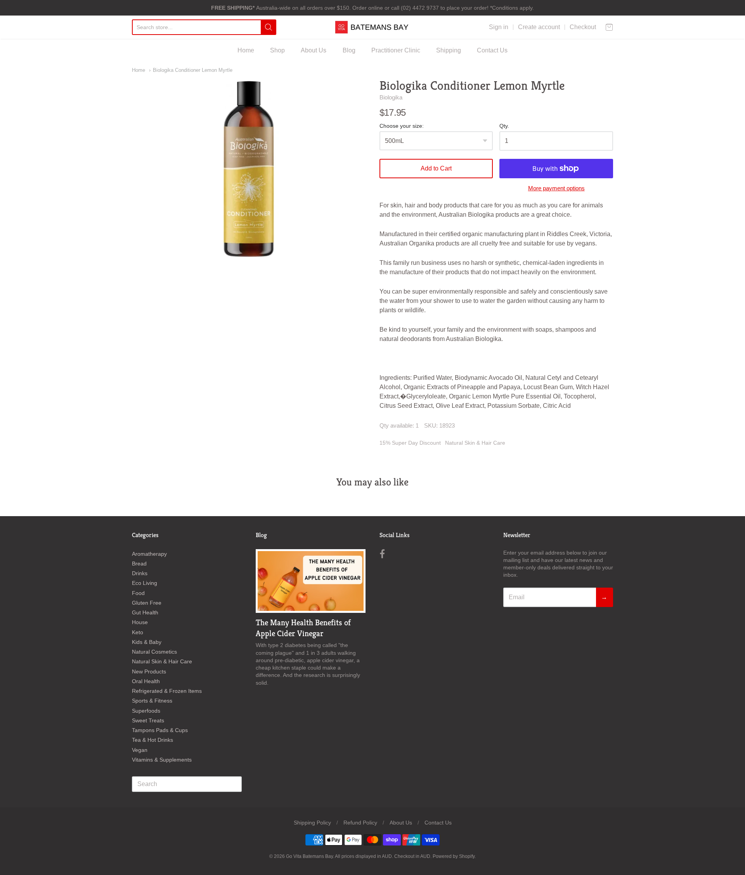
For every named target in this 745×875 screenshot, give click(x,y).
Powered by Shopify (454, 856)
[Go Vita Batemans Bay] (372, 27)
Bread (139, 563)
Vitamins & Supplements (162, 760)
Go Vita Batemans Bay (309, 856)
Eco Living (144, 583)
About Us (313, 50)
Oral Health (146, 681)
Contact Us (492, 50)
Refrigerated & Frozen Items (167, 691)
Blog (349, 50)
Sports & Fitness (152, 701)
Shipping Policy (312, 822)
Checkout (583, 27)
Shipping (448, 50)
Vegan (139, 750)
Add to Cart (436, 168)
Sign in (498, 27)
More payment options (556, 188)
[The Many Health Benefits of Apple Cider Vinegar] (311, 581)
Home (245, 50)
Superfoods (146, 711)
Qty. (504, 126)
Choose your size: (401, 126)
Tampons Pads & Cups (160, 730)
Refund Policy (360, 822)
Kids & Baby (146, 642)
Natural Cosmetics (154, 652)
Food (138, 593)
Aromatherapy (149, 554)
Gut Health (145, 612)
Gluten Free (146, 603)
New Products (149, 671)
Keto (137, 632)
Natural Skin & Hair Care (475, 443)
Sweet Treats (148, 720)
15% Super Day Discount (410, 443)
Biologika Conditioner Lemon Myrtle (192, 70)
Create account (539, 27)
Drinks (139, 573)
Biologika (390, 97)
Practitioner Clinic (395, 50)
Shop (277, 50)
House (140, 622)
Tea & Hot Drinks (152, 740)
